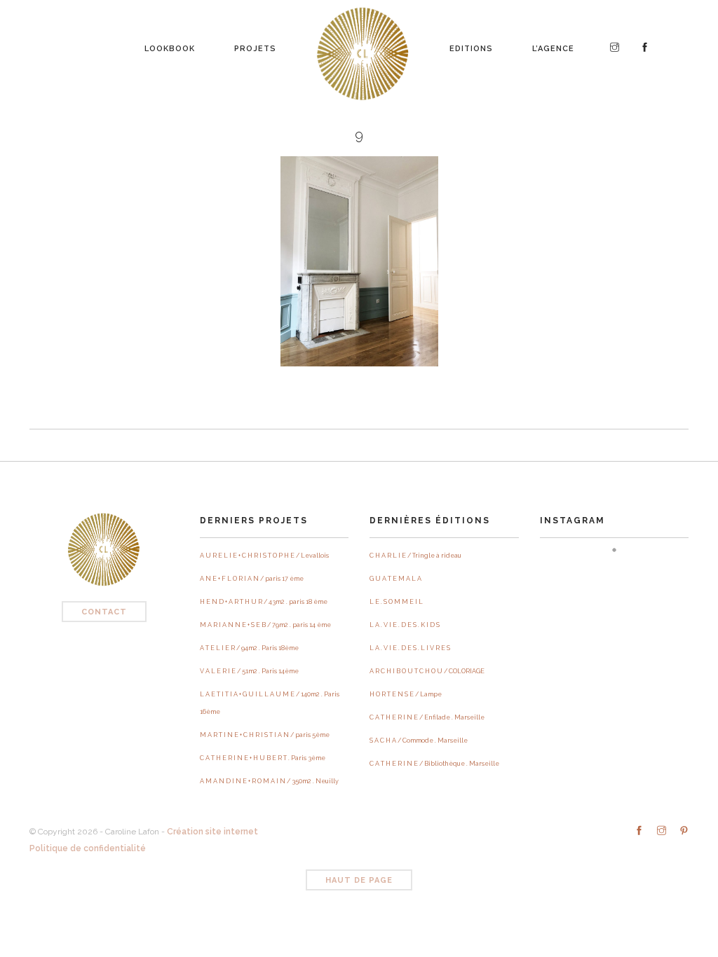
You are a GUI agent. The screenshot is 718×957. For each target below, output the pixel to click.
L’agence (553, 45)
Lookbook (169, 45)
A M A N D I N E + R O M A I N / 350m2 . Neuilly (269, 781)
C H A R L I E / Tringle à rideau (415, 555)
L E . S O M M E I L (396, 601)
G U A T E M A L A (395, 578)
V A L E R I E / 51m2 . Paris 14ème (249, 671)
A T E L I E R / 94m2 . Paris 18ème (249, 648)
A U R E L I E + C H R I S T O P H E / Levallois (264, 555)
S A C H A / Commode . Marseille (419, 740)
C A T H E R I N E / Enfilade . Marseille (427, 717)
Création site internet (212, 831)
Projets (255, 45)
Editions (471, 45)
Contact (104, 612)
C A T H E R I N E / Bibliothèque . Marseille (434, 763)
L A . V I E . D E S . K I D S (405, 624)
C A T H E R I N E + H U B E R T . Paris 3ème (262, 758)
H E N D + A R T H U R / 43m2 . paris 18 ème (263, 601)
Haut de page (359, 880)
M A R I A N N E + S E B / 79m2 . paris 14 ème (265, 624)
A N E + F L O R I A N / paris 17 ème (252, 578)
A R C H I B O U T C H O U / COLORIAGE (427, 671)
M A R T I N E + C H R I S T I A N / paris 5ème (265, 734)
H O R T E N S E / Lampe (406, 694)
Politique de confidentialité (87, 848)
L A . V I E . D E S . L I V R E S (410, 648)
